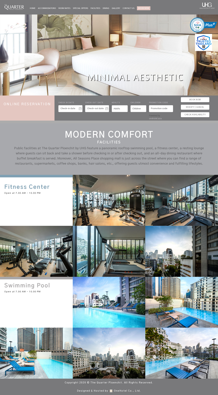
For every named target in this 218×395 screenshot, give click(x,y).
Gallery (116, 8)
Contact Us (128, 8)
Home (32, 8)
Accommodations (47, 8)
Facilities (95, 8)
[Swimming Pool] (109, 302)
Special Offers (80, 8)
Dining (106, 8)
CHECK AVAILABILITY (195, 115)
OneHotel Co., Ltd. (127, 391)
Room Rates (64, 8)
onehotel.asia (156, 119)
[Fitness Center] (109, 200)
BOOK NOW (143, 8)
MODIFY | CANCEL (195, 107)
